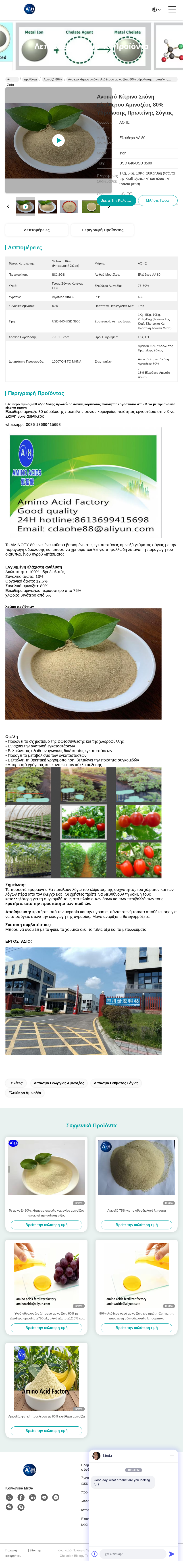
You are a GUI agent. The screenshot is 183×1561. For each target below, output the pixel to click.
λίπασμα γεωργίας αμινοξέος (59, 1083)
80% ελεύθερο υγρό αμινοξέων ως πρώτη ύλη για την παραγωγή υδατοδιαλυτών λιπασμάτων (136, 1316)
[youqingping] (21, 1507)
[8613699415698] (56, 1497)
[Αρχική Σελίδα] (29, 1475)
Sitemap (35, 1550)
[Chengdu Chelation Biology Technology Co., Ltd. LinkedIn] (33, 1497)
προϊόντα (30, 79)
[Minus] (172, 1455)
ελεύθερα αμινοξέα (24, 1093)
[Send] (171, 1554)
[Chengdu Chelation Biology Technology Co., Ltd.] (29, 9)
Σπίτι (12, 79)
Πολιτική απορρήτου (13, 1553)
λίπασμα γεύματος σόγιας (116, 1083)
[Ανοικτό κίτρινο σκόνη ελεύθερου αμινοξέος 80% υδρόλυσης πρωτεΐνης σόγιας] (58, 140)
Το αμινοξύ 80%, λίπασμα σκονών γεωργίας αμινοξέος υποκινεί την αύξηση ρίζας (46, 1213)
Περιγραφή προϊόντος (102, 230)
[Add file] (95, 1554)
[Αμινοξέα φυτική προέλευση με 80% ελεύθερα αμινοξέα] (46, 1378)
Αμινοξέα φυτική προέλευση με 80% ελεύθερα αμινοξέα (46, 1416)
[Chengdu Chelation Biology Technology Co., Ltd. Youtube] (44, 1497)
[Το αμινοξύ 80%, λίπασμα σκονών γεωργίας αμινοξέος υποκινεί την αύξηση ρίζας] (46, 1172)
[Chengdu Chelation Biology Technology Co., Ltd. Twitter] (9, 1497)
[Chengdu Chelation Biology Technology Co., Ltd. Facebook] (21, 1497)
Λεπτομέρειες (37, 230)
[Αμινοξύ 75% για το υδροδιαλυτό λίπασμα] (136, 1172)
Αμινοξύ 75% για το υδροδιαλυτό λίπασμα (136, 1210)
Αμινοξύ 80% (53, 79)
